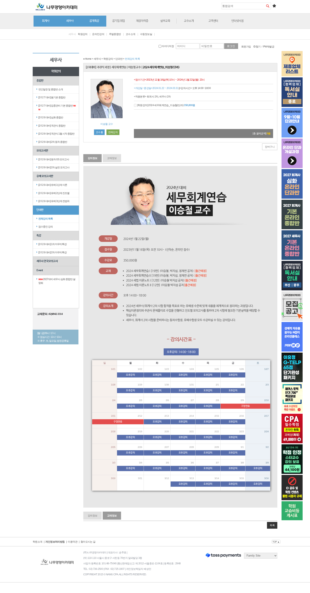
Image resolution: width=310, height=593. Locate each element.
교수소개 (189, 21)
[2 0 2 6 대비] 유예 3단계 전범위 (53, 201)
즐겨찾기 (274, 6)
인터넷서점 (237, 21)
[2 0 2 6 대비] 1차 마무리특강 (52, 244)
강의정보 (92, 158)
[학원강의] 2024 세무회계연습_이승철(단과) (166, 105)
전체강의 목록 (45, 218)
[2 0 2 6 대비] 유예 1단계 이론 (52, 184)
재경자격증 (142, 21)
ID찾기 (257, 46)
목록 (272, 525)
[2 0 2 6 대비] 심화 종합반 (50, 117)
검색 (267, 6)
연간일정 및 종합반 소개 (50, 89)
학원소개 (37, 541)
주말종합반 (115, 34)
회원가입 (246, 46)
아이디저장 (167, 46)
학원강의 (83, 34)
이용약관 (72, 541)
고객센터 (213, 21)
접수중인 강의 (45, 226)
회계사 (45, 21)
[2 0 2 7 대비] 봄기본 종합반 (51, 97)
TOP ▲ (276, 541)
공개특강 (94, 21)
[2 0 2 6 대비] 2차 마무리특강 (52, 252)
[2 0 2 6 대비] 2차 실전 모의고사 (53, 167)
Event (39, 270)
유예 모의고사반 (44, 176)
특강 (38, 235)
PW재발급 (268, 46)
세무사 (70, 21)
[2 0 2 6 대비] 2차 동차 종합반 (52, 141)
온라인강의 (98, 34)
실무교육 (165, 21)
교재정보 (112, 158)
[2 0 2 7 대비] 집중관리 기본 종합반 (57, 107)
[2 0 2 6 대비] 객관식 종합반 (51, 125)
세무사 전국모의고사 (47, 261)
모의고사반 (42, 150)
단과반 (39, 210)
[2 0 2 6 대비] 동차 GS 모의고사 (53, 159)
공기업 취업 (118, 21)
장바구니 (270, 146)
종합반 (39, 80)
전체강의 (113, 132)
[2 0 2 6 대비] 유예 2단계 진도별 (53, 193)
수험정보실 (146, 34)
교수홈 (99, 132)
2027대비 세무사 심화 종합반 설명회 (56, 281)
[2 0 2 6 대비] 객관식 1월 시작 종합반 (56, 133)
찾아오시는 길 (88, 541)
